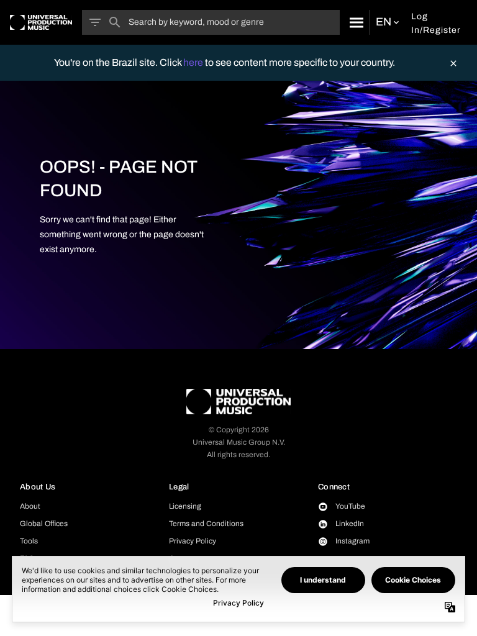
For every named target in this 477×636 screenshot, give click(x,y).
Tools (29, 541)
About (30, 506)
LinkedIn (349, 523)
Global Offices (44, 523)
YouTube (350, 506)
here (194, 62)
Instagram (352, 541)
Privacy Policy (192, 541)
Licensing (185, 506)
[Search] (354, 22)
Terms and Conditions (206, 523)
